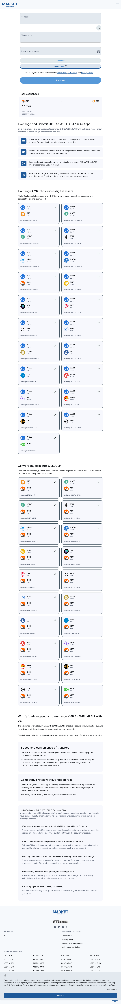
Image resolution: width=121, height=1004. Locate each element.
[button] (66, 66)
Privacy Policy (87, 73)
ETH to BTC (65, 956)
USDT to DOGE (38, 963)
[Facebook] (55, 926)
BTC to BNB (94, 956)
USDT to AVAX (66, 967)
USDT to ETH (37, 956)
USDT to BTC (9, 956)
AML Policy (72, 73)
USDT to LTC (9, 967)
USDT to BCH (95, 971)
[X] (59, 926)
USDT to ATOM (38, 971)
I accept (60, 995)
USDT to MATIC (38, 967)
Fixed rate (61, 61)
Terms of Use (62, 73)
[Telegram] (66, 927)
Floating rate (59, 66)
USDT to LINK (9, 971)
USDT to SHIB (95, 963)
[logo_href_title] (10, 4)
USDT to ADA (95, 959)
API (5, 936)
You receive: (26, 35)
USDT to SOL (9, 963)
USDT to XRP (66, 959)
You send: (25, 17)
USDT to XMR (66, 971)
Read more (111, 989)
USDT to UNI (95, 967)
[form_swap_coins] (98, 27)
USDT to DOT (66, 963)
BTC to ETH (8, 959)
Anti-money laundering (71, 947)
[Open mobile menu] (117, 4)
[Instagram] (63, 926)
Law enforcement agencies (72, 943)
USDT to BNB (37, 959)
